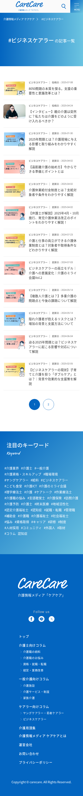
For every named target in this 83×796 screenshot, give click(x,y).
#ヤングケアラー (16, 480)
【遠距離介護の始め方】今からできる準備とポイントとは (53, 169)
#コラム (10, 533)
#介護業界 (11, 468)
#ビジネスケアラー (54, 480)
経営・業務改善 (33, 670)
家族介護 (29, 698)
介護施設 (29, 685)
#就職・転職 (53, 510)
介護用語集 (27, 728)
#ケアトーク (43, 492)
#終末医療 (41, 504)
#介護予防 (11, 504)
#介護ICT (30, 486)
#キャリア (38, 521)
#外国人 (49, 527)
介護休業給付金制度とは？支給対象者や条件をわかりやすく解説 (53, 192)
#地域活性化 (60, 504)
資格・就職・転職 (35, 664)
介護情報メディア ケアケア (18, 19)
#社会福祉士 (60, 515)
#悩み (8, 521)
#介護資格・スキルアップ (22, 474)
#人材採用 (11, 527)
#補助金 (10, 515)
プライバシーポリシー (35, 762)
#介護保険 (54, 498)
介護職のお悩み (33, 658)
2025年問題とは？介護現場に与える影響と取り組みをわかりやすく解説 (53, 144)
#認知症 (36, 510)
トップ (24, 636)
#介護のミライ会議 (52, 486)
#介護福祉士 (40, 515)
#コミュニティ (31, 527)
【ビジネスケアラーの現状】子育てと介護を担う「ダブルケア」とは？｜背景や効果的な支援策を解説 (53, 376)
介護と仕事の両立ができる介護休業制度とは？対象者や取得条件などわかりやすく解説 (53, 245)
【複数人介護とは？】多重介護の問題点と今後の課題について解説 (53, 298)
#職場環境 (50, 474)
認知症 (22, 533)
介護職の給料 (32, 651)
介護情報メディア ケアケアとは (42, 735)
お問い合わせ (29, 753)
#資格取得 (22, 521)
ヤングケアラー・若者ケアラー (43, 713)
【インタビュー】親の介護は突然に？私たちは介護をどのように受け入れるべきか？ (53, 116)
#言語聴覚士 (36, 498)
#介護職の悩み (14, 498)
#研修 (52, 521)
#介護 (28, 492)
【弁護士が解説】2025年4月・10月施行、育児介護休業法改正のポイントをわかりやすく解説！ (54, 218)
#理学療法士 (13, 492)
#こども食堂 (13, 486)
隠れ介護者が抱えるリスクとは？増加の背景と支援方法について (53, 321)
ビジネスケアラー (38, 82)
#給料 (35, 480)
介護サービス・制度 (36, 691)
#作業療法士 (63, 492)
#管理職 (69, 510)
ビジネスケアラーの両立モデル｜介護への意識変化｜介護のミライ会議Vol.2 (53, 273)
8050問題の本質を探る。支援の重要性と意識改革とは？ (53, 90)
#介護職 (23, 515)
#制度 (62, 521)
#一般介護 (41, 468)
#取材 (61, 527)
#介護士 (26, 468)
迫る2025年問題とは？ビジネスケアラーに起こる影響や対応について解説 (53, 347)
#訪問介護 (71, 498)
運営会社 (25, 744)
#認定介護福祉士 (16, 510)
